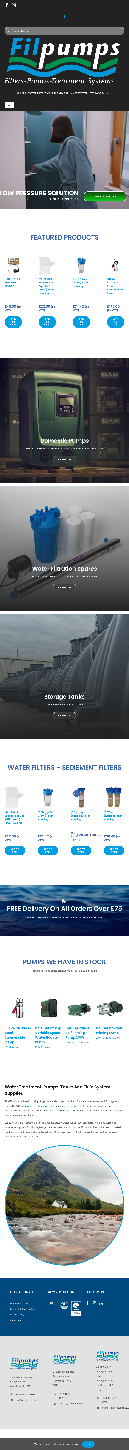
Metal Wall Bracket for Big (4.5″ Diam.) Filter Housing (46, 286)
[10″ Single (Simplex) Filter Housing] (81, 788)
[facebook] (7, 5)
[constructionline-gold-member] (53, 1302)
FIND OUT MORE (105, 196)
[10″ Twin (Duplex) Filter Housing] (114, 788)
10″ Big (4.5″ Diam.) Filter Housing (80, 282)
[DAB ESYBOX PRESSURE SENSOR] (13, 258)
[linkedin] (101, 1303)
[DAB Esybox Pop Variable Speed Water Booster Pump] (49, 996)
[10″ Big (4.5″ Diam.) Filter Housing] (81, 258)
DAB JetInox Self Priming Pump (109, 1030)
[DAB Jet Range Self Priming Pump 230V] (79, 996)
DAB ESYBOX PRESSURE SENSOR (12, 282)
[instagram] (14, 5)
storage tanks (78, 1105)
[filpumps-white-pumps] (62, 39)
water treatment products (41, 1105)
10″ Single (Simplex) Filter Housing (80, 816)
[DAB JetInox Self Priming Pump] (110, 996)
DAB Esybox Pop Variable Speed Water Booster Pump (48, 1035)
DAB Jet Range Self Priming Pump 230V (77, 1033)
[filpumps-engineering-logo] (107, 1351)
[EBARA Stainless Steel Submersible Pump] (115, 258)
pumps (63, 1105)
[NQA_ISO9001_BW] (76, 1302)
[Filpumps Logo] (24, 1359)
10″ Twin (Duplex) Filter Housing (113, 816)
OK (88, 1444)
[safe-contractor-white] (64, 1302)
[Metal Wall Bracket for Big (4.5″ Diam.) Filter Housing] (47, 258)
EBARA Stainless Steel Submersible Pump (18, 1035)
